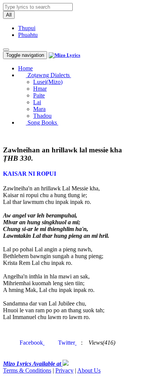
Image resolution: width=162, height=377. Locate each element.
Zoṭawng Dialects (48, 75)
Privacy (64, 370)
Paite (39, 95)
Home (25, 68)
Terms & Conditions (27, 370)
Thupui (26, 28)
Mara (39, 109)
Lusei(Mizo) (48, 82)
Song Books (42, 122)
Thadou (42, 115)
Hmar (40, 88)
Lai (37, 102)
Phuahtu (28, 35)
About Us (89, 370)
